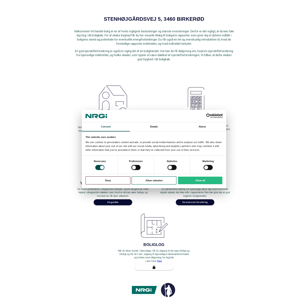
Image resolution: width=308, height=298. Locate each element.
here (159, 261)
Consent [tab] (106, 126)
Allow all (200, 180)
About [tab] (202, 126)
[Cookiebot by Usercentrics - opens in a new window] (209, 115)
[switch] (136, 167)
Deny (108, 180)
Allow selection (154, 180)
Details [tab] (154, 126)
